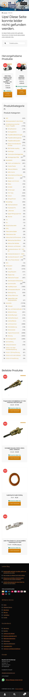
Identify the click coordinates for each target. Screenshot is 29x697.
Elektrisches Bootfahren (14, 240)
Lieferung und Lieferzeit (8, 633)
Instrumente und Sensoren (15, 175)
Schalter (10, 187)
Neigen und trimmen (13, 181)
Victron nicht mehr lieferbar (13, 355)
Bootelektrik (9, 160)
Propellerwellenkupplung (14, 138)
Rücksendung (6, 641)
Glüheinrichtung (12, 312)
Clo (7, 219)
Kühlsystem (9, 266)
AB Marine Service (7, 607)
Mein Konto (6, 610)
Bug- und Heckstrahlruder (15, 309)
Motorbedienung (12, 327)
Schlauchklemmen (13, 295)
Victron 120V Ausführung (13, 352)
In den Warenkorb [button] (8, 94)
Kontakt (5, 617)
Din (7, 222)
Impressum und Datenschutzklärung (11, 648)
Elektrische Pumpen (13, 277)
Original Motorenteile (13, 333)
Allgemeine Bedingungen (9, 643)
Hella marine (11, 172)
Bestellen (5, 631)
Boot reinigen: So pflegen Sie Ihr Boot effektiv (14, 575)
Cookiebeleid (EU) (7, 646)
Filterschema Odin (11, 234)
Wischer (10, 216)
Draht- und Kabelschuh (14, 163)
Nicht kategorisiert (11, 339)
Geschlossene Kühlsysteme (15, 280)
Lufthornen (11, 210)
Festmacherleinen (13, 204)
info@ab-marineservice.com (8, 673)
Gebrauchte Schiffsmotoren (13, 237)
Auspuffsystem (12, 271)
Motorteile (8, 303)
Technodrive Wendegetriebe (15, 154)
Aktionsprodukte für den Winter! (14, 121)
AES (7, 118)
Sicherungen (11, 190)
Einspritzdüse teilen (11, 225)
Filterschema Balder (11, 231)
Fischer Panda (12, 166)
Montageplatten (12, 132)
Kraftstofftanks (12, 321)
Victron (10, 196)
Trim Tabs (10, 193)
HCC (7, 263)
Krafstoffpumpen (12, 315)
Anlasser (10, 306)
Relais (9, 184)
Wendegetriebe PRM (13, 157)
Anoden (10, 269)
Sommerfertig (9, 341)
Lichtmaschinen (12, 324)
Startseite (5, 12)
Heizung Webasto (13, 169)
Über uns (5, 612)
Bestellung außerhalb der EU (10, 636)
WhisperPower (12, 199)
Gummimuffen (12, 283)
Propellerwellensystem (14, 140)
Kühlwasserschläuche (14, 289)
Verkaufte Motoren (11, 344)
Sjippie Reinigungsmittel (14, 213)
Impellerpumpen (12, 286)
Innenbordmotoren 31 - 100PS (16, 254)
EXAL (7, 228)
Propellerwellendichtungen (15, 135)
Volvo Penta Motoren (13, 260)
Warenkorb (22, 693)
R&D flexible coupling (13, 148)
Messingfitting (12, 292)
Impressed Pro (12, 207)
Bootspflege (9, 202)
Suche (14, 694)
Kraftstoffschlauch (13, 318)
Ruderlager (11, 151)
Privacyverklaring (19, 688)
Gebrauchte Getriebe (13, 243)
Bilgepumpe (11, 274)
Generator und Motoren (14, 246)
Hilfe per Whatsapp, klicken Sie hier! (14, 680)
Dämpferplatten (12, 129)
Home (4, 605)
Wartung (10, 336)
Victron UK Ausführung (12, 358)
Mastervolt (11, 178)
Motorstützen (11, 330)
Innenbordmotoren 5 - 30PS (15, 257)
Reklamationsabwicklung (9, 638)
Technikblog (6, 615)
